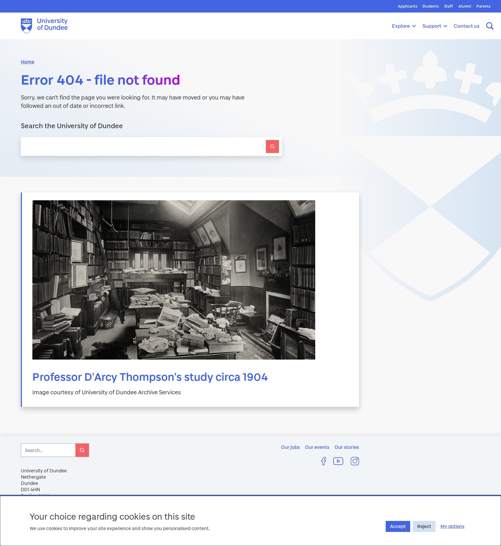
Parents (483, 6)
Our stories (347, 447)
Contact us (467, 25)
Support (431, 25)
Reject (424, 526)
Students (430, 6)
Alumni (464, 6)
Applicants (407, 6)
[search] (272, 146)
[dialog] (250, 520)
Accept (398, 526)
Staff (448, 6)
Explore (401, 25)
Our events (317, 447)
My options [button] (452, 526)
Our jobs (290, 447)
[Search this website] (490, 26)
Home (27, 61)
